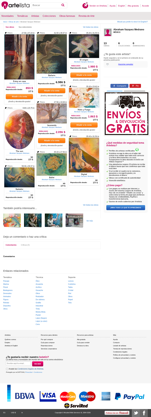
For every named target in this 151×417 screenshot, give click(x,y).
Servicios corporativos (49, 349)
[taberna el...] (74, 221)
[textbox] (49, 5)
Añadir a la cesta (19, 96)
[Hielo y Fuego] (84, 98)
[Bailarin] (52, 54)
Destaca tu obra (82, 346)
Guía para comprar (48, 342)
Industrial (39, 306)
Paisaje (6, 281)
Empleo (7, 342)
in (22, 412)
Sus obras (10, 27)
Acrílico (39, 287)
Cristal (70, 290)
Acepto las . (26, 369)
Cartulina (72, 284)
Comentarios (11, 245)
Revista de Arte (87, 16)
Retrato (6, 303)
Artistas (35, 16)
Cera (38, 324)
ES (4, 412)
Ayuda (112, 6)
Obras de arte (14, 22)
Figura (5, 300)
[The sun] (19, 129)
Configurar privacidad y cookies (124, 358)
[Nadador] (19, 177)
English (121, 6)
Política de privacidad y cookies (124, 355)
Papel (70, 300)
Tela (70, 303)
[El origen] (84, 46)
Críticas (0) (25, 245)
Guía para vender (83, 342)
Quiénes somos (10, 339)
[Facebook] (144, 413)
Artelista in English (11, 346)
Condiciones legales (120, 352)
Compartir (121, 86)
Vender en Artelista (98, 6)
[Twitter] (136, 413)
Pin (137, 86)
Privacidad (28, 372)
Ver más (89, 221)
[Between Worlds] (33, 221)
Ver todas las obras (90, 27)
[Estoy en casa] (19, 56)
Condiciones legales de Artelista (30, 369)
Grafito (38, 303)
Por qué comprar (47, 339)
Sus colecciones (25, 27)
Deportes (7, 306)
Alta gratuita (133, 6)
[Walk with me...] (12, 221)
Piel (69, 293)
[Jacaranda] (52, 113)
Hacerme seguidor (125, 64)
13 (106, 44)
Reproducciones (47, 346)
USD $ (13, 412)
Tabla (70, 287)
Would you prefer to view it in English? (132, 22)
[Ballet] (52, 164)
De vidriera (40, 300)
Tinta (38, 309)
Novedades (7, 16)
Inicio (5, 22)
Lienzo (71, 281)
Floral (5, 287)
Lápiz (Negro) (41, 318)
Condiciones (38, 372)
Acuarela (39, 284)
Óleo (38, 281)
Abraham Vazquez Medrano (128, 29)
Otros (5, 309)
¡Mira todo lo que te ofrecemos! (125, 207)
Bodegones (8, 290)
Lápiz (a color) (41, 321)
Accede (145, 6)
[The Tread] (53, 221)
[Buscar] (63, 5)
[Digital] (84, 155)
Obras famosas (67, 16)
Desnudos (7, 293)
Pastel (38, 315)
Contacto (116, 342)
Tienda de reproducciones (122, 349)
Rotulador (40, 296)
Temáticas (22, 16)
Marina (6, 284)
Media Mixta (40, 312)
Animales (7, 296)
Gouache (39, 290)
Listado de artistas (119, 346)
